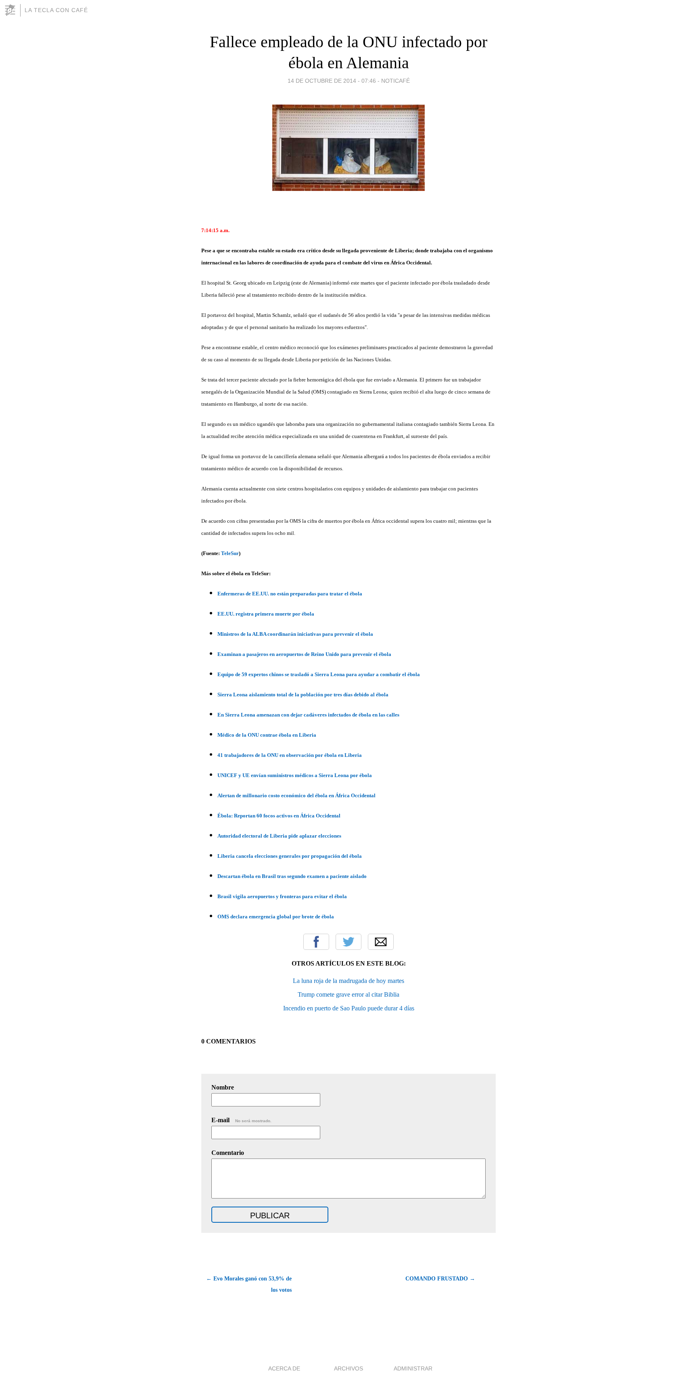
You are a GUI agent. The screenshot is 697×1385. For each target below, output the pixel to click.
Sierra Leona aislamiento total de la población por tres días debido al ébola (302, 694)
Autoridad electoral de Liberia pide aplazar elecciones (279, 836)
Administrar (413, 1368)
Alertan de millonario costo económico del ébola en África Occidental (296, 795)
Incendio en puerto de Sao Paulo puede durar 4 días (348, 1008)
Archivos (348, 1368)
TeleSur (230, 553)
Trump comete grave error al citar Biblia (348, 994)
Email (381, 942)
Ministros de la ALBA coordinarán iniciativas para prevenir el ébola (295, 634)
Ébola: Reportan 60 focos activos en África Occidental (278, 816)
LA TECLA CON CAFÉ (56, 10)
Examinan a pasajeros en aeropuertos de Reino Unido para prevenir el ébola (304, 654)
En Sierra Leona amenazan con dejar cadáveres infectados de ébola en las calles (308, 715)
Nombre (222, 1087)
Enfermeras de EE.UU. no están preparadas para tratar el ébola (289, 594)
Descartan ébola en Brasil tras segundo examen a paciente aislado (292, 876)
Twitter (348, 942)
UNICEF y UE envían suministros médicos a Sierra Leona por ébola (294, 775)
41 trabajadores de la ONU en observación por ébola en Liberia (289, 755)
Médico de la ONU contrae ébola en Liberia (266, 735)
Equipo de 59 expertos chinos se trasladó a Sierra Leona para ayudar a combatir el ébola (318, 674)
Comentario (227, 1152)
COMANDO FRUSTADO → (440, 1279)
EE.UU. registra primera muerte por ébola (265, 614)
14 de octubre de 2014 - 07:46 (332, 81)
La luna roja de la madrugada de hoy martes (348, 980)
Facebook (316, 942)
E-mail (241, 1120)
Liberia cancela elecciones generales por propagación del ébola (289, 856)
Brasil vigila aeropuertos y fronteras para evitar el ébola (282, 896)
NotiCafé (395, 81)
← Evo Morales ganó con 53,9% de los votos (249, 1284)
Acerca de (284, 1368)
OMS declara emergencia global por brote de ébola (275, 917)
